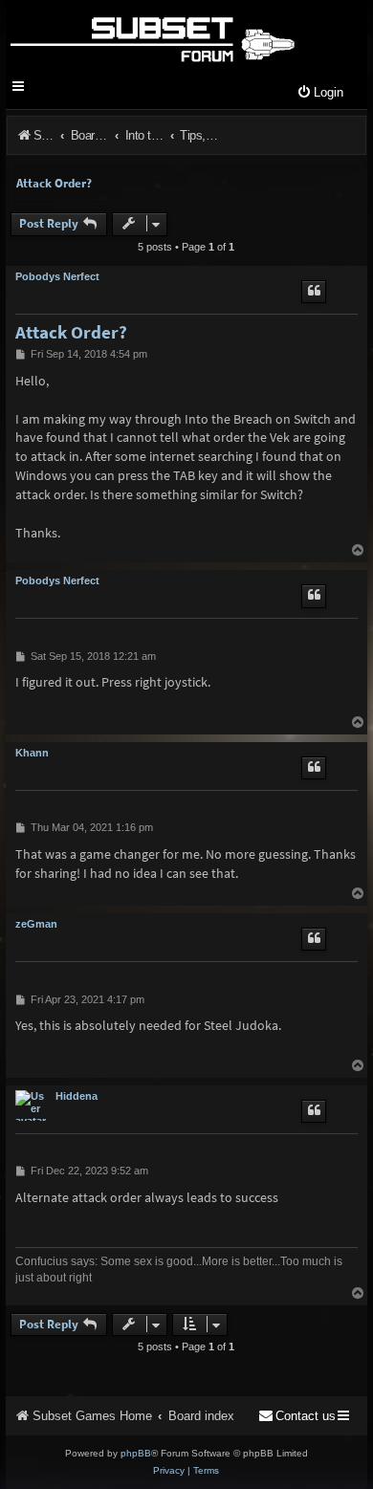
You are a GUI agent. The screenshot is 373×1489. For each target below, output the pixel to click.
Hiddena (76, 1096)
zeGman (36, 924)
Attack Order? (54, 183)
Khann (32, 752)
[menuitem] (319, 93)
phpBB (136, 1453)
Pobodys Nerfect (57, 276)
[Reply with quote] (313, 291)
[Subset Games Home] (151, 36)
